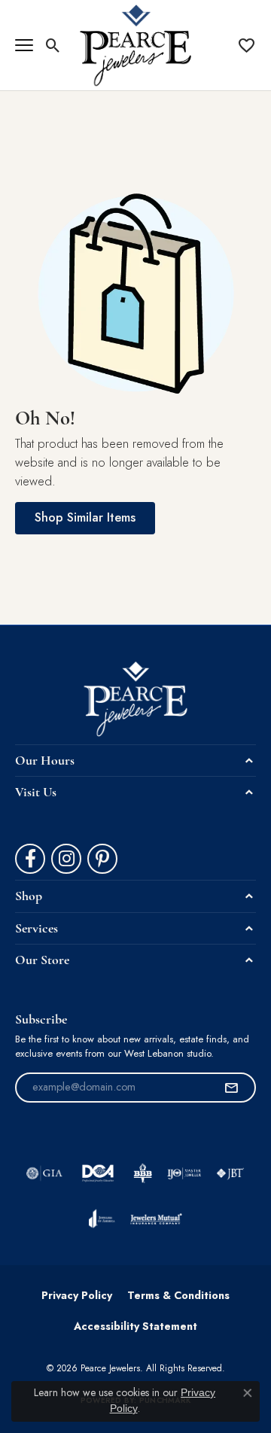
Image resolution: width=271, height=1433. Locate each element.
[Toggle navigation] (24, 45)
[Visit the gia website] (44, 1173)
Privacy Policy (76, 1295)
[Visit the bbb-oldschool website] (142, 1173)
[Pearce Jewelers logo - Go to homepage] (136, 45)
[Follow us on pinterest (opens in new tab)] (102, 859)
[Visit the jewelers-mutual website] (156, 1218)
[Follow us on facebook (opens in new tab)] (30, 859)
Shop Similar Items (85, 517)
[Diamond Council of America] (98, 1173)
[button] (53, 45)
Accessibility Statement (135, 1326)
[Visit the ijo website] (184, 1173)
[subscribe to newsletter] (231, 1087)
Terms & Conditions (178, 1295)
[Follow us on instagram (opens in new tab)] (66, 859)
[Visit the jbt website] (230, 1173)
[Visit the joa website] (102, 1218)
